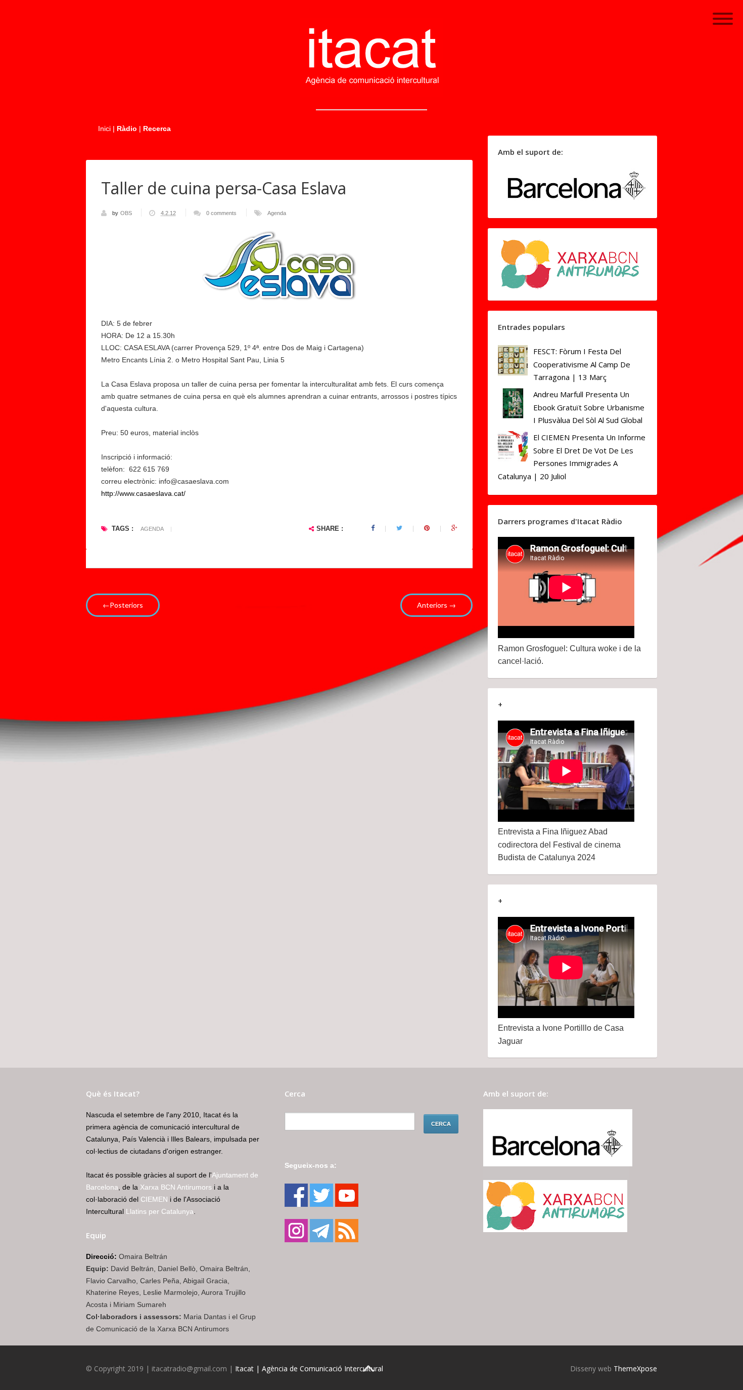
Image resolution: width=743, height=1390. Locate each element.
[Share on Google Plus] (454, 528)
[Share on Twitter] (399, 528)
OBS (126, 213)
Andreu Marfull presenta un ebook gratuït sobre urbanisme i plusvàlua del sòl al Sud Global (588, 407)
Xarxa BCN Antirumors (176, 1187)
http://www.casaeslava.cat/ (143, 493)
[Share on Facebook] (373, 528)
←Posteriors (123, 605)
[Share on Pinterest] (427, 528)
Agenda (276, 213)
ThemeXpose (635, 1368)
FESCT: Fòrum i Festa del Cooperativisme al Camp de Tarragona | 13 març (581, 364)
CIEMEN (154, 1199)
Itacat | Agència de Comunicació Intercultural (309, 1368)
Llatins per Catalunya (160, 1211)
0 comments (221, 213)
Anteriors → (436, 605)
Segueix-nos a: (311, 1165)
